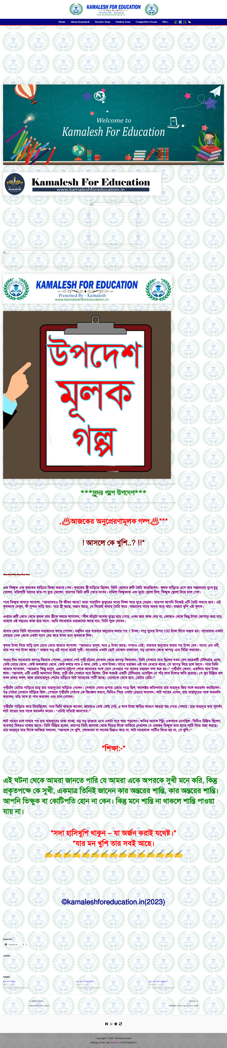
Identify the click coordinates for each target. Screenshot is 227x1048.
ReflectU (114, 1042)
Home (62, 21)
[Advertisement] (113, 48)
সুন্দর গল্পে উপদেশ (9, 981)
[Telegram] (184, 22)
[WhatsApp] (180, 22)
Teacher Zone (102, 21)
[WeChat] (189, 22)
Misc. (165, 21)
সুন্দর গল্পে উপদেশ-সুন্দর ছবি (158, 981)
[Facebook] (175, 22)
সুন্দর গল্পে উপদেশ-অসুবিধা (85, 981)
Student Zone (123, 21)
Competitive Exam (146, 21)
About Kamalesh (80, 21)
